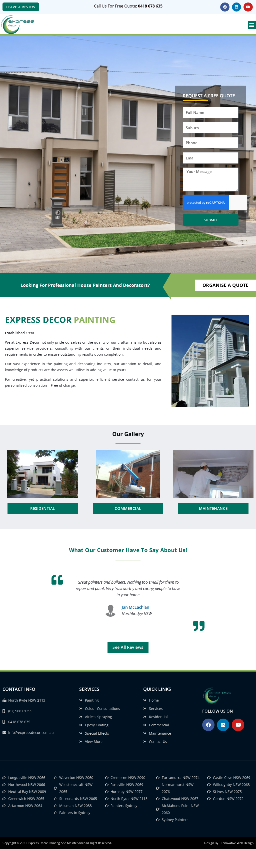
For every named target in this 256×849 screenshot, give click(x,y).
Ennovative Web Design (237, 843)
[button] (252, 25)
